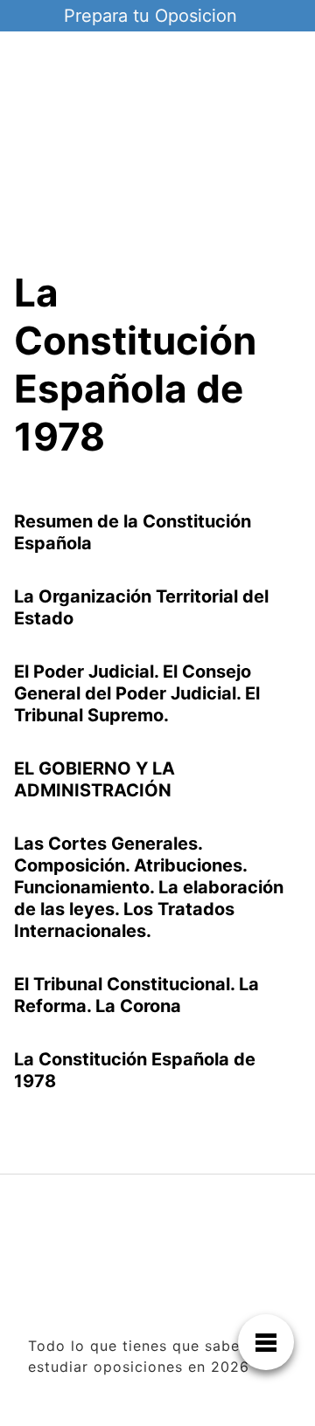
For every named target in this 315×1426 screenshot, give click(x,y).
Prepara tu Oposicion (150, 15)
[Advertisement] (157, 164)
